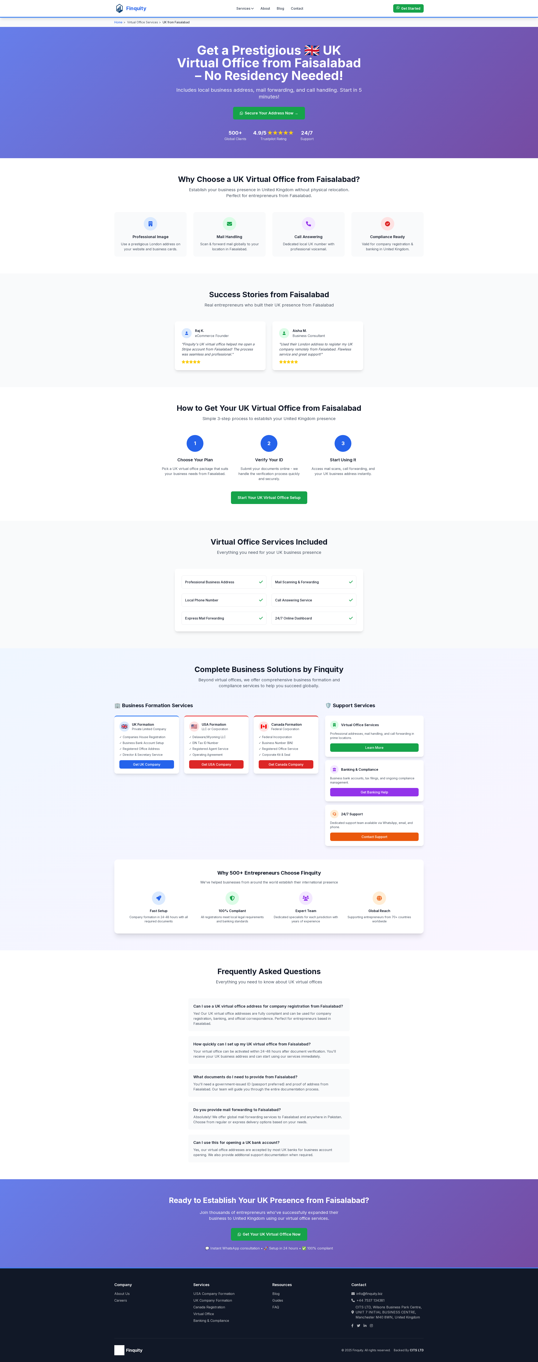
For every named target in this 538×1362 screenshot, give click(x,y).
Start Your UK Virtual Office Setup (269, 497)
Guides (277, 1300)
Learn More (374, 747)
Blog (280, 8)
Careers (120, 1300)
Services (243, 8)
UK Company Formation (212, 1300)
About (265, 8)
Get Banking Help (374, 792)
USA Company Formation (214, 1294)
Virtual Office (203, 1314)
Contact (297, 8)
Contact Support (374, 837)
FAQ (275, 1307)
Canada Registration (209, 1307)
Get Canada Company (286, 764)
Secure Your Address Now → (271, 113)
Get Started (410, 8)
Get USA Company (216, 764)
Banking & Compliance (211, 1320)
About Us (122, 1294)
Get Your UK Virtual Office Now (272, 1234)
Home (118, 22)
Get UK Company (146, 764)
